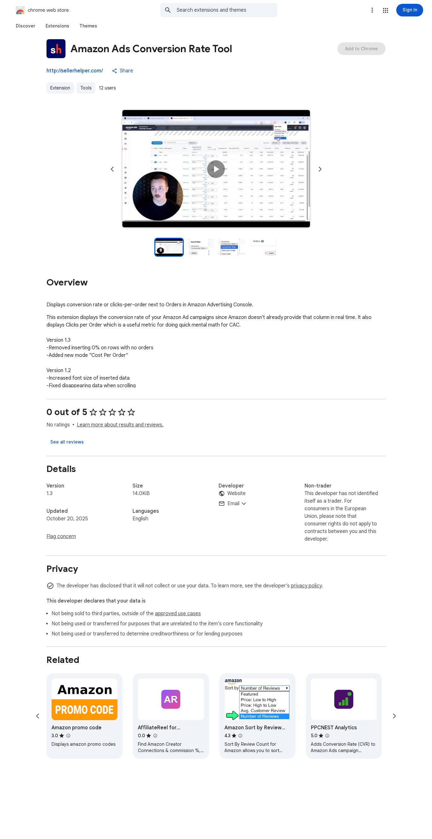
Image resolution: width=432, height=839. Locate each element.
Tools (85, 88)
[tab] (25, 26)
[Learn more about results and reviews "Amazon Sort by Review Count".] (240, 735)
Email (233, 503)
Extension (60, 88)
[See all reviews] (67, 442)
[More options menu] (372, 10)
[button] (385, 10)
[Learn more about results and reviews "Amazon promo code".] (68, 735)
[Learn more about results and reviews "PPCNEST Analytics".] (327, 735)
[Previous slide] (112, 169)
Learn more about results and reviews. (120, 425)
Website (236, 493)
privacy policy (306, 586)
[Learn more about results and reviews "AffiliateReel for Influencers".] (155, 735)
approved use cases (178, 613)
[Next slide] (320, 169)
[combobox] (227, 10)
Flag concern (61, 536)
